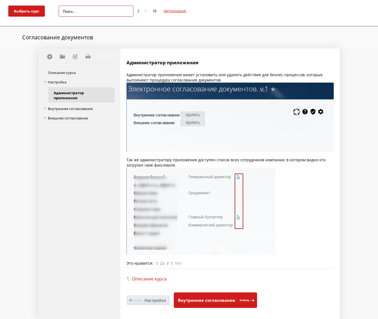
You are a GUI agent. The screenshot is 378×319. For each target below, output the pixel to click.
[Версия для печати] (88, 57)
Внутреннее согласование (70, 108)
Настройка (57, 82)
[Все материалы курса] (62, 57)
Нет (178, 263)
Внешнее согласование (68, 118)
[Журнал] (75, 57)
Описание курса (62, 72)
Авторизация (175, 10)
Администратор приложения (69, 95)
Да (162, 263)
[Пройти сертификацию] (50, 57)
